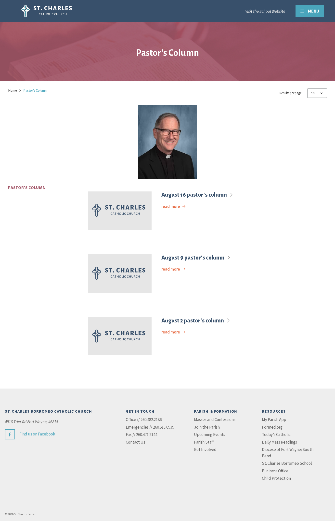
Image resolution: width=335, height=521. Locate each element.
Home (12, 90)
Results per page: (291, 93)
